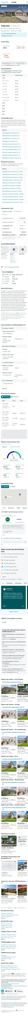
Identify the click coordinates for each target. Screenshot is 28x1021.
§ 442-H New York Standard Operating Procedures (10, 983)
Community (9, 583)
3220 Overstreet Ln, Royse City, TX (11, 135)
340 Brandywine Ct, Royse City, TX (10, 138)
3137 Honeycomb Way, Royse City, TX (11, 149)
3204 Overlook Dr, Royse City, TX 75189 (12, 191)
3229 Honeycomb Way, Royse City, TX (11, 157)
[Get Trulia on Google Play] (18, 991)
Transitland (18, 973)
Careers (24, 996)
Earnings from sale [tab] (7, 211)
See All (4, 576)
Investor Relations (9, 997)
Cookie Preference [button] (17, 998)
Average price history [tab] (15, 446)
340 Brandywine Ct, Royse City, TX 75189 (12, 171)
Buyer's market (14, 460)
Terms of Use (15, 997)
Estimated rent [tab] (18, 211)
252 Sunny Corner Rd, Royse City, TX (11, 144)
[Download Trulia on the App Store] (9, 991)
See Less (5, 388)
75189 (17, 313)
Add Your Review (14, 611)
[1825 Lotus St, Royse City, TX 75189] (9, 689)
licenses (11, 980)
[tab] (5, 396)
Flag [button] (23, 606)
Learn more (12, 579)
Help (2, 998)
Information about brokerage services (10, 985)
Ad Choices (11, 998)
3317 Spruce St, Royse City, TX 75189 (11, 188)
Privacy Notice (6, 998)
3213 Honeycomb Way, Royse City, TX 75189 (13, 202)
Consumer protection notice (22, 985)
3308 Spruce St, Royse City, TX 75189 (11, 182)
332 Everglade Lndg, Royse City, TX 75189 (12, 174)
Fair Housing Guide (18, 996)
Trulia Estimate (7, 70)
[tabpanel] (14, 228)
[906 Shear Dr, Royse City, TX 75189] (9, 865)
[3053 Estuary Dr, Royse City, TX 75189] (9, 766)
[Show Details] (25, 78)
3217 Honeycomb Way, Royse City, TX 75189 (13, 196)
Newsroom (3, 997)
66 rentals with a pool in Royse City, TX (12, 759)
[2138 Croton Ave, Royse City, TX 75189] (9, 714)
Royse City (4, 651)
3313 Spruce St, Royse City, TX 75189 (11, 185)
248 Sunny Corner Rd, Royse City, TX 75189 (13, 199)
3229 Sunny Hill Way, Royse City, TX (11, 155)
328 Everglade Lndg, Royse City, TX (11, 132)
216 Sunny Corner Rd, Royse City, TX (11, 152)
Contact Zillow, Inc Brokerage (7, 988)
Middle (18, 508)
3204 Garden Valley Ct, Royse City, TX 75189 (13, 180)
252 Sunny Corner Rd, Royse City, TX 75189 (12, 194)
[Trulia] (2, 991)
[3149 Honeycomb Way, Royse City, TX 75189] (9, 890)
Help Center (4, 1011)
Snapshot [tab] (4, 446)
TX (5, 907)
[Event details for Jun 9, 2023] (25, 406)
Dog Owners (18, 583)
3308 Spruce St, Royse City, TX (9, 141)
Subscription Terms (21, 997)
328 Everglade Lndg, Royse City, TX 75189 (12, 177)
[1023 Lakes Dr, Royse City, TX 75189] (9, 841)
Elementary (11, 508)
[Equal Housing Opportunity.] (16, 1010)
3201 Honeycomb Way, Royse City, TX (11, 146)
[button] (27, 2)
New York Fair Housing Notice (6, 984)
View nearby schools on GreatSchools (12, 538)
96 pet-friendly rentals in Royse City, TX (12, 682)
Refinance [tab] (4, 214)
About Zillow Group (10, 996)
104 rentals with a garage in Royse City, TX (13, 707)
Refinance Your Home (7, 35)
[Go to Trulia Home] (14, 2)
